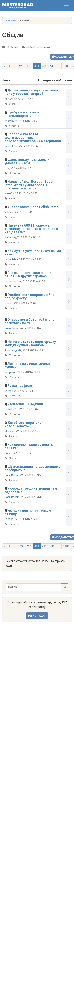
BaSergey (10, 237)
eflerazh (10, 431)
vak (7, 212)
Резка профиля (19, 386)
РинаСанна (12, 328)
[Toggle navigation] (66, 5)
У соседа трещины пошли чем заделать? (31, 490)
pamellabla (11, 259)
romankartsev (13, 281)
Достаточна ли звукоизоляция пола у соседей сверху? (31, 92)
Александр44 (13, 350)
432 (44, 65)
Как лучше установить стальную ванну (33, 252)
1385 (66, 65)
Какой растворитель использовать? (23, 424)
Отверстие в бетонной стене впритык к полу (29, 321)
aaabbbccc (11, 146)
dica (7, 168)
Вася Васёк (12, 475)
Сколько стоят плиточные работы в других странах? (28, 274)
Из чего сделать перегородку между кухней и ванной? (30, 343)
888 (7, 98)
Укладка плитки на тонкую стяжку (28, 512)
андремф (10, 372)
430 (29, 65)
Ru (6, 453)
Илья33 (9, 193)
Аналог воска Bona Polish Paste (32, 207)
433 (52, 65)
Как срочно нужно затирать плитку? (29, 446)
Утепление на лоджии (25, 404)
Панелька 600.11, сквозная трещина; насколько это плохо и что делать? (31, 228)
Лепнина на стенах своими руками (28, 365)
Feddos (9, 519)
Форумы (10, 20)
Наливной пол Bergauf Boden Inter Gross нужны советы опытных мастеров (29, 184)
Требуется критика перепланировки (22, 114)
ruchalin (9, 409)
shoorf (9, 303)
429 (21, 65)
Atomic (9, 120)
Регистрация (37, 615)
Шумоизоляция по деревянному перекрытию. (32, 468)
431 (36, 65)
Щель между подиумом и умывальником (27, 161)
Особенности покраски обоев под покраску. (30, 296)
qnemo (9, 390)
